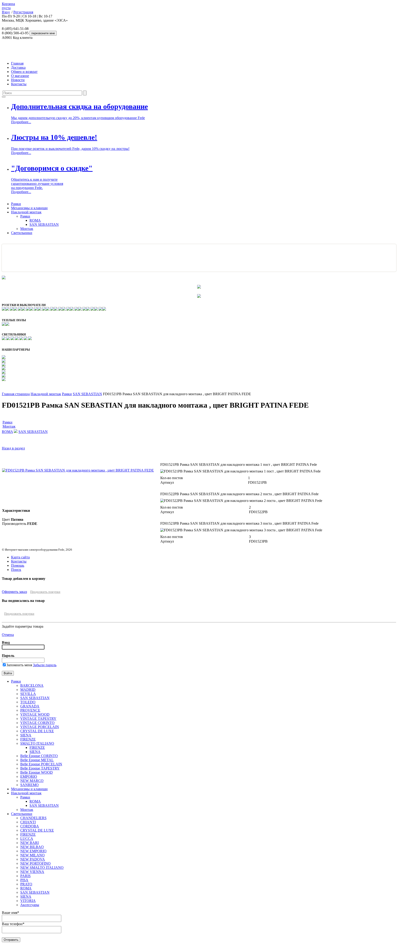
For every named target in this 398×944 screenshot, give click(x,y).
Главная (17, 63)
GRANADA (29, 706)
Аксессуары (29, 905)
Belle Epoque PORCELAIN (41, 764)
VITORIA (28, 901)
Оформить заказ (14, 592)
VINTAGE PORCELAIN (39, 727)
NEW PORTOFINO (35, 863)
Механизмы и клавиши (29, 208)
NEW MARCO (32, 781)
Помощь (17, 565)
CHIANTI (28, 822)
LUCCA (26, 839)
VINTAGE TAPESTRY (38, 719)
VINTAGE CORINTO (37, 723)
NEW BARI (29, 843)
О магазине (20, 76)
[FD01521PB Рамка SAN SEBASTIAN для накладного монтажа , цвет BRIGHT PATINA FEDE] (78, 470)
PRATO (26, 884)
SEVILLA (28, 694)
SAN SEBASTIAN (44, 224)
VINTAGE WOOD (35, 714)
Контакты (18, 84)
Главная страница (16, 394)
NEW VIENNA (32, 872)
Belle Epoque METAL (37, 760)
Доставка (18, 67)
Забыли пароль (44, 665)
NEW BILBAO (32, 847)
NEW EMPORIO (33, 851)
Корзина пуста (8, 6)
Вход (6, 12)
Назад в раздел (13, 448)
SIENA (25, 735)
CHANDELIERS (33, 818)
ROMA (35, 220)
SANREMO (29, 785)
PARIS (25, 876)
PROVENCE (30, 710)
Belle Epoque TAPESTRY (40, 768)
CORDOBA (29, 826)
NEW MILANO (32, 855)
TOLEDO (27, 702)
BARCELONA (32, 685)
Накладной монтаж (26, 212)
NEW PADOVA (32, 859)
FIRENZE (28, 739)
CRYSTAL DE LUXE (37, 731)
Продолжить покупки (45, 592)
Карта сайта (20, 557)
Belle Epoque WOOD (36, 772)
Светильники (21, 233)
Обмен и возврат (24, 72)
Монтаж (26, 229)
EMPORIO (28, 776)
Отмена (8, 635)
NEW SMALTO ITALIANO (42, 868)
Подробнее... (21, 122)
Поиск (16, 570)
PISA (24, 880)
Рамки (16, 204)
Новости (18, 80)
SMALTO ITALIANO (37, 743)
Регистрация (23, 12)
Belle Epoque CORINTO (39, 756)
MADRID (27, 690)
